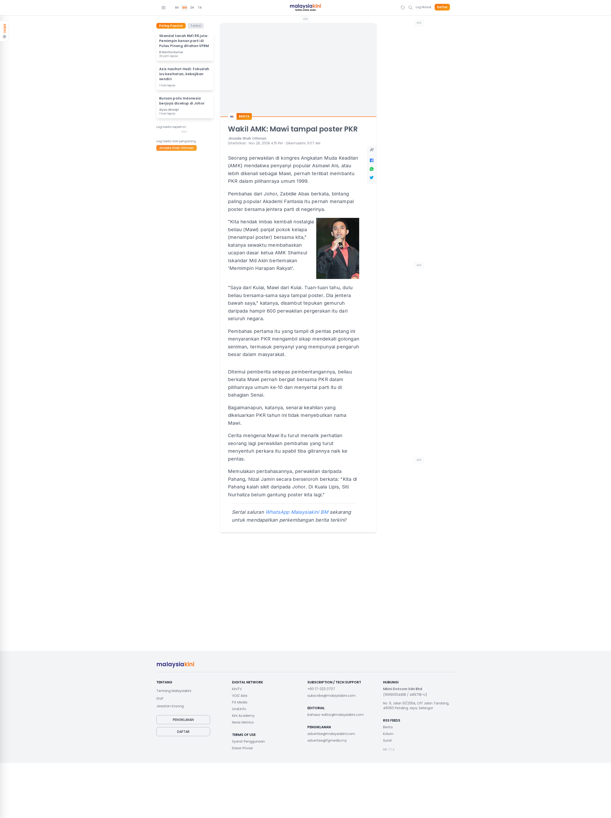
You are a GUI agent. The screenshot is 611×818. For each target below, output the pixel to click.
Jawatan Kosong (170, 706)
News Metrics (243, 722)
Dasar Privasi (242, 748)
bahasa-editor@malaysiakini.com (335, 714)
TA (200, 8)
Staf (159, 698)
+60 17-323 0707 (321, 689)
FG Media (239, 702)
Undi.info (239, 709)
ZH (192, 8)
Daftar (442, 7)
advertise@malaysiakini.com (331, 733)
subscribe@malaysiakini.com (331, 695)
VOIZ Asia (239, 695)
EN (177, 8)
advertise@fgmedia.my (327, 740)
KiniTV (237, 689)
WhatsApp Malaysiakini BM (296, 512)
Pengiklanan (183, 719)
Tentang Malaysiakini (173, 690)
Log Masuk (423, 7)
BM (184, 8)
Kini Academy (243, 715)
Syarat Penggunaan (248, 741)
